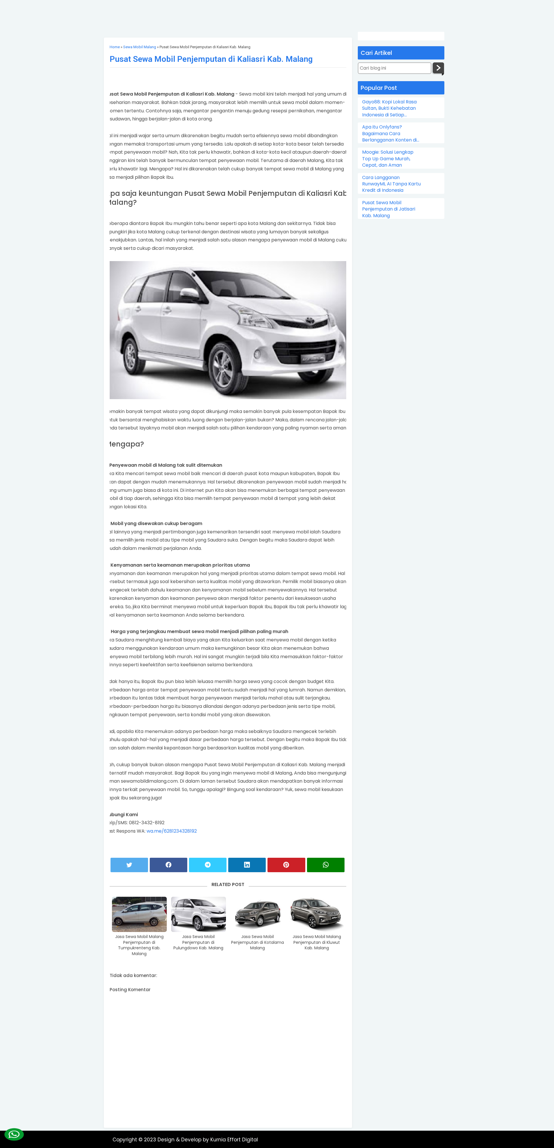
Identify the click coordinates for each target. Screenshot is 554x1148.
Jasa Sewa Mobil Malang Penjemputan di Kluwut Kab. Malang (317, 942)
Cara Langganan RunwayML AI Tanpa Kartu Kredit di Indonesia (391, 184)
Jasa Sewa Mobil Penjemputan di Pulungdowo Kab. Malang (198, 942)
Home (115, 47)
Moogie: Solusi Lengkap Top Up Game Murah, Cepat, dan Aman (387, 158)
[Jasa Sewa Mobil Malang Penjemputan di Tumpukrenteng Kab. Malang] (139, 914)
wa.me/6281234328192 (172, 831)
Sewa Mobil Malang (139, 47)
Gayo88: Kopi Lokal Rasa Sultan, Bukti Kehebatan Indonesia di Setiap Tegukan (389, 108)
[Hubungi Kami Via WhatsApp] (14, 1134)
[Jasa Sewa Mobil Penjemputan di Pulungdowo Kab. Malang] (198, 914)
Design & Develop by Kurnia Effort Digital (208, 1139)
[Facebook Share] (168, 865)
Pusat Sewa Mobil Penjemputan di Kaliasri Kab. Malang (211, 59)
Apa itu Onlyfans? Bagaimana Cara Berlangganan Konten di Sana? (389, 133)
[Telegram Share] (207, 865)
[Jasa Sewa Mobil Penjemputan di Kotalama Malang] (257, 914)
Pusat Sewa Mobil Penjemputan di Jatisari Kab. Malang (388, 209)
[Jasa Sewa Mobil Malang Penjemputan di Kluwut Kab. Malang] (316, 914)
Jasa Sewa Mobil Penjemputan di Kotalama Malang (257, 942)
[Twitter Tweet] (129, 865)
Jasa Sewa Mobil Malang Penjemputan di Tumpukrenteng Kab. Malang (139, 945)
